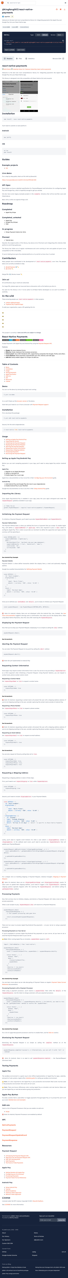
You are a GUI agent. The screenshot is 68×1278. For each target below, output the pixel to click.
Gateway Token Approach (13, 1192)
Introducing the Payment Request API (17, 1156)
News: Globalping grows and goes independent (47, 1270)
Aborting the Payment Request (15, 446)
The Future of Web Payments (14, 1163)
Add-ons (8, 376)
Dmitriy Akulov (14, 1217)
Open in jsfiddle (9, 50)
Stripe (7, 1111)
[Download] (64, 9)
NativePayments (9, 1125)
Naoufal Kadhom (38, 1201)
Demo (7, 367)
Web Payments (10, 1161)
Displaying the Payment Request (15, 445)
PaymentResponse (9, 1140)
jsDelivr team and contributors (20, 1216)
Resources (9, 379)
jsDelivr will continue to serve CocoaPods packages (15, 1270)
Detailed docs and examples (17, 1100)
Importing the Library (12, 441)
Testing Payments (11, 372)
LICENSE (7, 1204)
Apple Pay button (11, 374)
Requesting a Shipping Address (15, 450)
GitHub (4, 1252)
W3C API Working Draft (13, 1159)
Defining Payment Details (34, 569)
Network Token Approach (13, 1194)
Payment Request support (40, 404)
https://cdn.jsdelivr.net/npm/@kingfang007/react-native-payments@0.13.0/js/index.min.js (36, 42)
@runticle (8, 269)
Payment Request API (45, 343)
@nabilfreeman (10, 267)
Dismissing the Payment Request (15, 453)
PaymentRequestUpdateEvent (14, 1135)
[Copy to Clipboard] (63, 41)
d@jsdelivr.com (38, 1240)
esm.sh (64, 1252)
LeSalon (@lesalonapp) (13, 302)
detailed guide (30, 1078)
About (4, 1233)
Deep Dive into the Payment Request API (18, 1157)
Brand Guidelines (11, 1191)
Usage (7, 371)
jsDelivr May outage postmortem (10, 1273)
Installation (9, 369)
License (8, 381)
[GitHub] (56, 9)
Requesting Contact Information (15, 448)
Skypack (34, 1255)
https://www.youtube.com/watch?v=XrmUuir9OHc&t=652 (19, 180)
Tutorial (8, 1189)
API (7, 378)
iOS (7, 168)
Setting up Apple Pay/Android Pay (16, 439)
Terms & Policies (39, 1236)
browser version (22, 401)
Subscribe (61, 1220)
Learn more (20, 50)
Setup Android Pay (39, 488)
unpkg (34, 1252)
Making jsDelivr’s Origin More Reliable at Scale (14, 1267)
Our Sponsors (6, 1240)
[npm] (60, 9)
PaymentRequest (9, 1130)
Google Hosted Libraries (9, 1255)
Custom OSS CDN (7, 1243)
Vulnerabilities (24, 27)
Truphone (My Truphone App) (14, 304)
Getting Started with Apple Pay (15, 1172)
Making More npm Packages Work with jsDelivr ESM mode (50, 1267)
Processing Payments (12, 452)
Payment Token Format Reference (16, 1177)
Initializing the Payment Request (15, 443)
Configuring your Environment (43, 478)
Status (36, 1233)
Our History (5, 1236)
